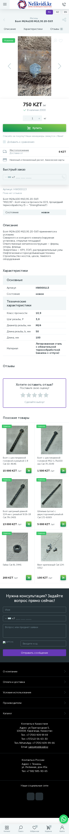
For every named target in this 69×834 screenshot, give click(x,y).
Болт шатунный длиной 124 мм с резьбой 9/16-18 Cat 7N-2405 (17, 514)
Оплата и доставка (14, 681)
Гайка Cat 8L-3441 (12, 564)
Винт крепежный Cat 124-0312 (51, 566)
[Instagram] (39, 796)
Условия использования (17, 692)
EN (65, 12)
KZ (57, 12)
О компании (10, 671)
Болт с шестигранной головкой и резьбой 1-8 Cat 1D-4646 (15, 460)
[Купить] (28, 470)
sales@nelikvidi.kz (38, 746)
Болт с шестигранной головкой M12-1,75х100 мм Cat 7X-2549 (50, 460)
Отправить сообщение (34, 652)
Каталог (7, 713)
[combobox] (9, 177)
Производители (12, 702)
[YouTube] (30, 796)
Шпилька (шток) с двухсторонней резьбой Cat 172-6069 (50, 514)
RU (49, 12)
